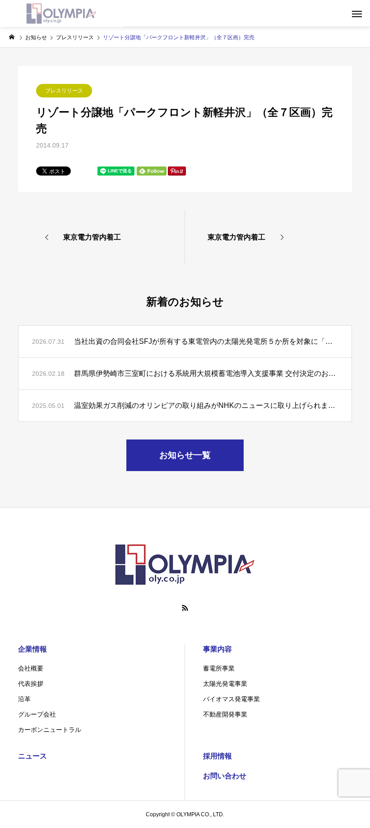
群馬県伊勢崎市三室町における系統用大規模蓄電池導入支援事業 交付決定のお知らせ (206, 373)
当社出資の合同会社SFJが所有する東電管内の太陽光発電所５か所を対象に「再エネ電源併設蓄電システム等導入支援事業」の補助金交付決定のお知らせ (206, 341)
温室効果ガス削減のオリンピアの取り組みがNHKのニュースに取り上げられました (206, 405)
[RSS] (185, 607)
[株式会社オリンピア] (61, 13)
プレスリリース (64, 91)
